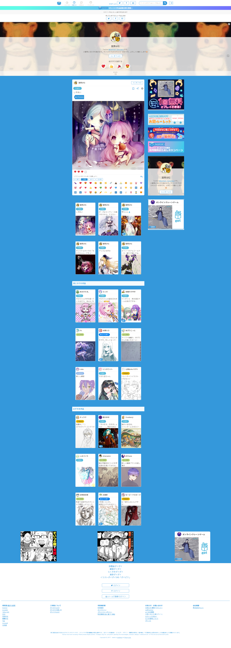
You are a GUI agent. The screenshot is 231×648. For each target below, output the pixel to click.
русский (5, 623)
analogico (119, 637)
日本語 (4, 625)
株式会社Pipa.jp (198, 608)
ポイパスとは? (55, 612)
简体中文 (5, 616)
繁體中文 (5, 619)
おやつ (92, 179)
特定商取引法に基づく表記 (106, 614)
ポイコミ (148, 621)
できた (77, 88)
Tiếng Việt (5, 612)
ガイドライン (102, 610)
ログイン (116, 585)
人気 (84, 179)
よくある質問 (149, 612)
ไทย (3, 621)
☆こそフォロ (115, 56)
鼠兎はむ (115, 46)
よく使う (76, 179)
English (4, 608)
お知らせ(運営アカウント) (153, 608)
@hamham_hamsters (116, 49)
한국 (3, 614)
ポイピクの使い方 (56, 610)
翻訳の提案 (11, 605)
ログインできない (151, 616)
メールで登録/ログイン (117, 596)
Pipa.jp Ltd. (127, 637)
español (5, 610)
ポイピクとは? (55, 608)
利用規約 (100, 608)
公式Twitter (149, 610)
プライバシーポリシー (105, 612)
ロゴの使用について (151, 619)
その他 (99, 179)
